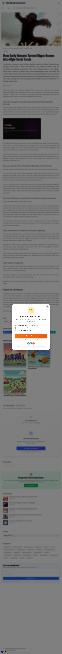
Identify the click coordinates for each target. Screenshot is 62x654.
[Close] (47, 306)
